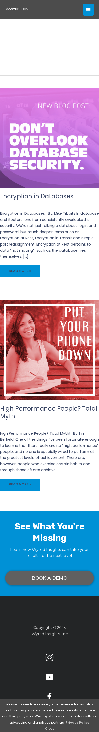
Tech (68, 203)
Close (49, 728)
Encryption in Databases (36, 196)
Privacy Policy (77, 722)
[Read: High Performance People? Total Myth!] (49, 349)
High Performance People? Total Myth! (48, 412)
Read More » (20, 273)
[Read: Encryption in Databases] (49, 137)
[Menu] (49, 610)
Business (69, 423)
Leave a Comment (43, 203)
